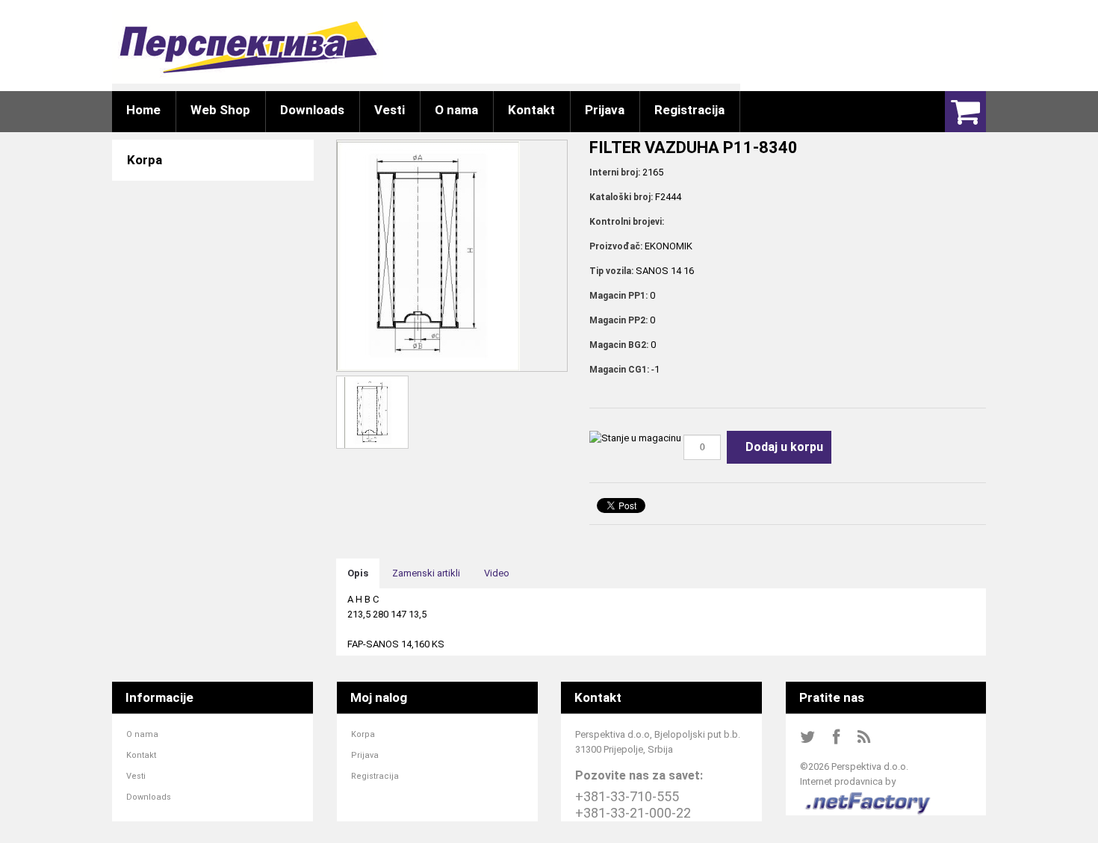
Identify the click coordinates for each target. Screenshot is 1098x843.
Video (496, 573)
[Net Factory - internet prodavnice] (868, 796)
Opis (357, 573)
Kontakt (141, 755)
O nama (142, 734)
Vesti (136, 776)
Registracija (375, 776)
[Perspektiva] (247, 47)
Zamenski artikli (426, 573)
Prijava (365, 755)
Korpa (363, 734)
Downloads (148, 797)
